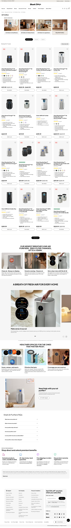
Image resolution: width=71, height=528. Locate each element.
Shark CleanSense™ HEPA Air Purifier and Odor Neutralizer (43, 210)
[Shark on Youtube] (59, 517)
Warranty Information (10, 497)
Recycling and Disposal (10, 512)
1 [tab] (35, 336)
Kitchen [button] (29, 8)
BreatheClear (29, 39)
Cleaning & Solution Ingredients (9, 510)
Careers (20, 505)
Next (66, 337)
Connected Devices (34, 495)
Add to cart (61, 90)
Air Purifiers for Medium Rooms (27, 32)
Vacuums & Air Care (8, 12)
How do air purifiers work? (10, 431)
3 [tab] (36, 336)
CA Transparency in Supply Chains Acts (36, 507)
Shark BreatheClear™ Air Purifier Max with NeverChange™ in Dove (60, 117)
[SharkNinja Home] (35, 4)
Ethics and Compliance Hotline (35, 504)
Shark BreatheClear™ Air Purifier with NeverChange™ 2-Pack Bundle (26, 210)
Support (43, 39)
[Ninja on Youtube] (59, 514)
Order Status (67, 1)
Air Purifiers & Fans (16, 12)
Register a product (60, 1)
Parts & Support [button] (41, 8)
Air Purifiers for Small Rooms (12, 32)
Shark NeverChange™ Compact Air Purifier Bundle (61, 212)
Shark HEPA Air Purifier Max (9, 209)
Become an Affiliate (9, 501)
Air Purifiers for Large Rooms (44, 32)
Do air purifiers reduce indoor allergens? (13, 439)
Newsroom (21, 503)
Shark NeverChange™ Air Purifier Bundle (26, 165)
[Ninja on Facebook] (55, 514)
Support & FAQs (9, 493)
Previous (63, 337)
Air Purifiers (23, 12)
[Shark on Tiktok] (61, 517)
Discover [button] (3, 8)
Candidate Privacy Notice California (23, 510)
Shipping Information (10, 499)
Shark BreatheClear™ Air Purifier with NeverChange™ (9, 69)
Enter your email (49, 495)
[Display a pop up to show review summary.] (9, 73)
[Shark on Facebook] (55, 517)
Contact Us (8, 505)
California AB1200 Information (36, 509)
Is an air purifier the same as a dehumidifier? (14, 435)
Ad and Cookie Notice (39, 522)
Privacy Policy (33, 493)
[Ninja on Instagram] (57, 514)
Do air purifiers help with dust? (11, 427)
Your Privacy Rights (14, 522)
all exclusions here (55, 506)
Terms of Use (21, 522)
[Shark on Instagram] (57, 517)
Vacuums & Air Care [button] (22, 8)
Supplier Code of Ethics (35, 501)
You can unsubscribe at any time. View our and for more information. (56, 502)
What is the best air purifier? (11, 423)
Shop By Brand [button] (9, 8)
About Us (20, 493)
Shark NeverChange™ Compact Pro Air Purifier (25, 116)
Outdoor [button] (34, 8)
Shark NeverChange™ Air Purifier (8, 116)
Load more (35, 237)
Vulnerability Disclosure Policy (36, 499)
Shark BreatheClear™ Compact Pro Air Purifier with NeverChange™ (61, 164)
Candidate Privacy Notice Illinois (23, 513)
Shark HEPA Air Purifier (42, 115)
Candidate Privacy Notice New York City (23, 516)
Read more (5, 476)
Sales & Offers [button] (48, 8)
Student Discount (9, 507)
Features (36, 39)
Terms (49, 502)
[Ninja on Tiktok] (61, 514)
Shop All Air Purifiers (60, 32)
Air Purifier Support (44, 397)
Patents (20, 499)
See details (9, 90)
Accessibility (46, 522)
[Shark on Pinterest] (63, 517)
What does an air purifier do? (11, 419)
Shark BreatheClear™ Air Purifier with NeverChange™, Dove (9, 164)
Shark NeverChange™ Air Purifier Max (60, 69)
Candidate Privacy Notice (23, 507)
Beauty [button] (15, 8)
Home (3, 12)
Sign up (62, 498)
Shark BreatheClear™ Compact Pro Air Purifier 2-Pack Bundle (43, 164)
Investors (20, 501)
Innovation (20, 495)
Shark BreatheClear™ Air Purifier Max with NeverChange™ (25, 70)
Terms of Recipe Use (29, 522)
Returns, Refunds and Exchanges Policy (26, 462)
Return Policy (8, 495)
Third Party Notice (34, 497)
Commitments (21, 497)
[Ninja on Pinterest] (63, 514)
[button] (62, 8)
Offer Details (8, 503)
